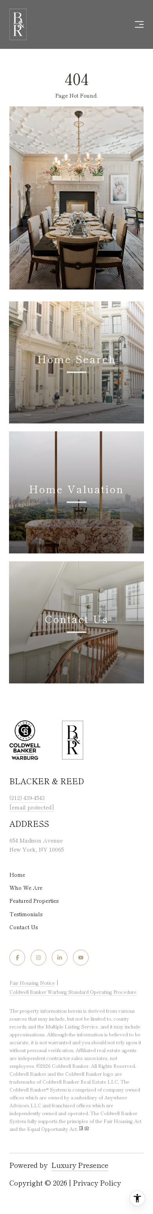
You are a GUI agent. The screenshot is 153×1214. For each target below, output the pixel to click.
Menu (138, 24)
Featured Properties (34, 900)
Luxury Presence (79, 1165)
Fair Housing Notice (32, 982)
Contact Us (23, 927)
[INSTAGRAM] (38, 957)
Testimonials (26, 914)
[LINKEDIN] (59, 957)
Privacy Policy (97, 1182)
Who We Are (25, 887)
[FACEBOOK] (17, 957)
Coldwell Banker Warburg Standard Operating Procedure (73, 991)
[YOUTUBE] (81, 957)
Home (17, 874)
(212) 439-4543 (27, 798)
